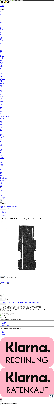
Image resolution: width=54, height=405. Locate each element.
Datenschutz (3, 334)
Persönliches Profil (5, 206)
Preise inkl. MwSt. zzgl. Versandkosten (5, 282)
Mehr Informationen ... (25, 402)
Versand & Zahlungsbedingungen (6, 325)
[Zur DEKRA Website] (3, 314)
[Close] (0, 404)
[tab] (21, 302)
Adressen (9, 206)
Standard (2, 296)
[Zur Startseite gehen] (5, 2)
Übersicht (1, 206)
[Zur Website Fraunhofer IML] (15, 314)
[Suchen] (1, 200)
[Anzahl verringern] (1, 299)
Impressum (3, 332)
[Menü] (1, 199)
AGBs (3, 331)
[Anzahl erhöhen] (5, 299)
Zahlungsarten (12, 206)
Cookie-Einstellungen (4, 335)
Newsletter (3, 323)
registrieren (3, 205)
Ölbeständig (2, 297)
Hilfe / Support (4, 322)
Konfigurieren (8, 403)
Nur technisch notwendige (4, 403)
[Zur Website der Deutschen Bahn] (7, 314)
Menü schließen (3, 203)
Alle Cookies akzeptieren (14, 403)
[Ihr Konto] (1, 202)
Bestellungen (15, 206)
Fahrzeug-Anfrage (4, 324)
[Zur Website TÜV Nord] (10, 314)
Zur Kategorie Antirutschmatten (4, 7)
